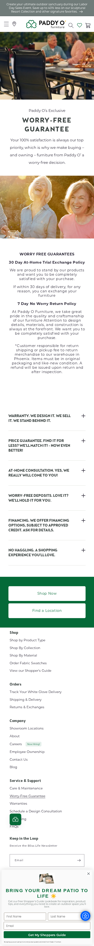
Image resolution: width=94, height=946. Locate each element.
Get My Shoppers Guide (47, 935)
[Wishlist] (79, 24)
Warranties (18, 803)
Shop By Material (23, 655)
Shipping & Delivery (25, 699)
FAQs (14, 826)
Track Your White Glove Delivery (35, 692)
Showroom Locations (27, 728)
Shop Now (47, 593)
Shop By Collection (25, 648)
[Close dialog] (88, 873)
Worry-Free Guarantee (27, 796)
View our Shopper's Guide (30, 670)
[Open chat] (15, 819)
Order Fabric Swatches (28, 663)
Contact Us (19, 759)
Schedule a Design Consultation (36, 811)
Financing (18, 819)
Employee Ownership (27, 752)
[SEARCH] (70, 24)
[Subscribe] (79, 860)
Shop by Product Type (27, 640)
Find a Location (47, 610)
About (15, 736)
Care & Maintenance (26, 788)
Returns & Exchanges (27, 707)
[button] (71, 24)
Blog (13, 767)
